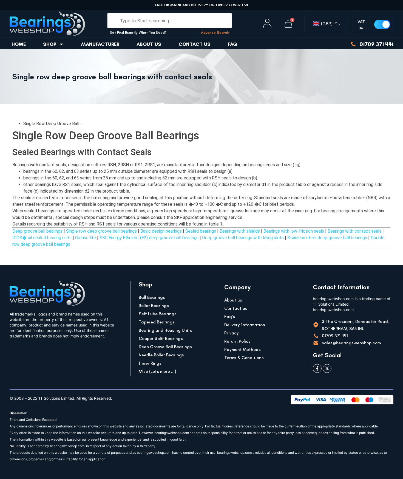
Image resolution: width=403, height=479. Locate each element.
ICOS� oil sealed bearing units (42, 237)
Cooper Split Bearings (161, 338)
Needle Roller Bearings (161, 354)
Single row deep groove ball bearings (101, 231)
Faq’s (229, 316)
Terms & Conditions (244, 357)
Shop (49, 44)
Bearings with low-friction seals (293, 231)
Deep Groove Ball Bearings (165, 346)
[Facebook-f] (317, 368)
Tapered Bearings (157, 322)
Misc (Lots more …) (157, 371)
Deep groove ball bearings (37, 231)
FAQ (232, 44)
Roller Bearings (154, 305)
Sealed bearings (200, 231)
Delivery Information (244, 324)
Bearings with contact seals (354, 231)
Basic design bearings (161, 231)
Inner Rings (150, 363)
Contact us (194, 44)
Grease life (85, 237)
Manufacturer (100, 44)
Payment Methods (242, 349)
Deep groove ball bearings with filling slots (243, 237)
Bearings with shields (240, 231)
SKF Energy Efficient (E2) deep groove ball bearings (149, 237)
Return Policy (237, 341)
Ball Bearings (152, 297)
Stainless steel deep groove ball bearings (327, 237)
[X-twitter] (327, 368)
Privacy (231, 333)
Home (19, 44)
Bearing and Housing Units (165, 330)
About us (149, 44)
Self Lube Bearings (158, 313)
